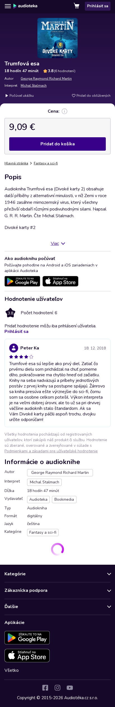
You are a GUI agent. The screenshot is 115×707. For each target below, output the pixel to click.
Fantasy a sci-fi (46, 163)
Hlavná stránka (16, 163)
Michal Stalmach (34, 85)
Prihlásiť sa (97, 6)
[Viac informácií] (64, 111)
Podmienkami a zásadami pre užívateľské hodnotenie (51, 451)
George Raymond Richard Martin (46, 78)
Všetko (11, 670)
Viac (55, 243)
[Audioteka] (25, 6)
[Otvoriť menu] (7, 6)
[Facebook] (45, 687)
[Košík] (77, 6)
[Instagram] (57, 687)
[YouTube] (69, 687)
